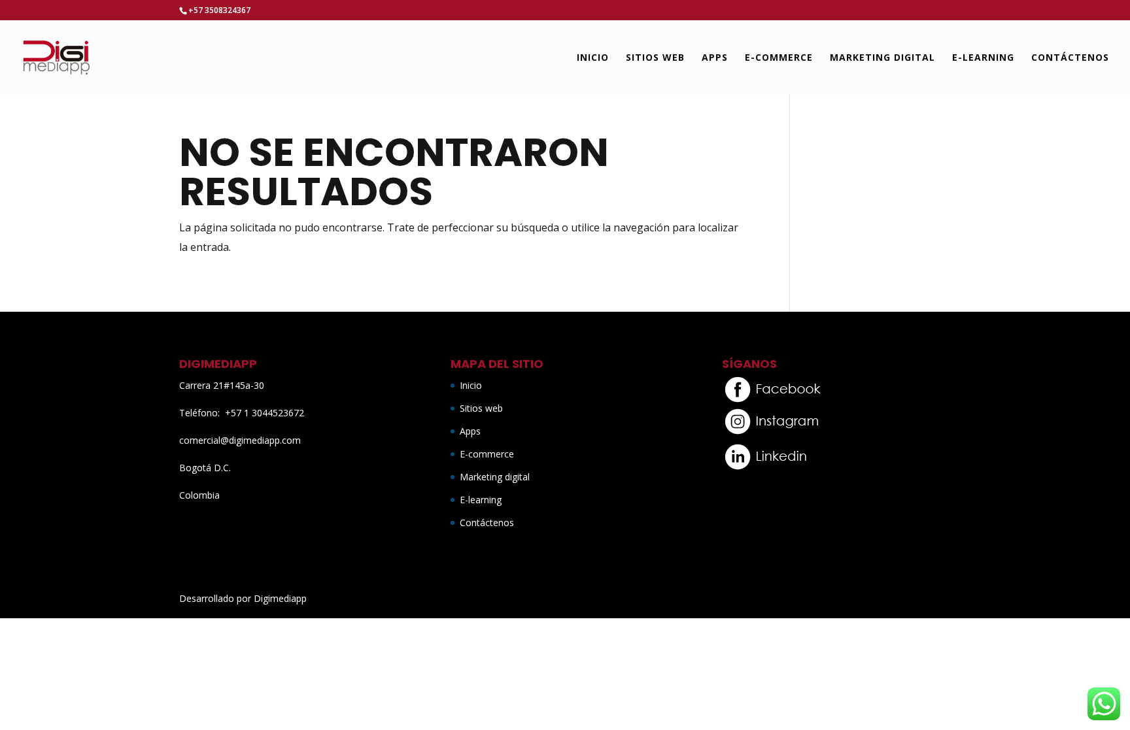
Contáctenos (1070, 58)
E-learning (983, 58)
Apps (715, 58)
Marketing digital (882, 58)
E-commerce (779, 58)
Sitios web (655, 58)
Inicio (593, 58)
